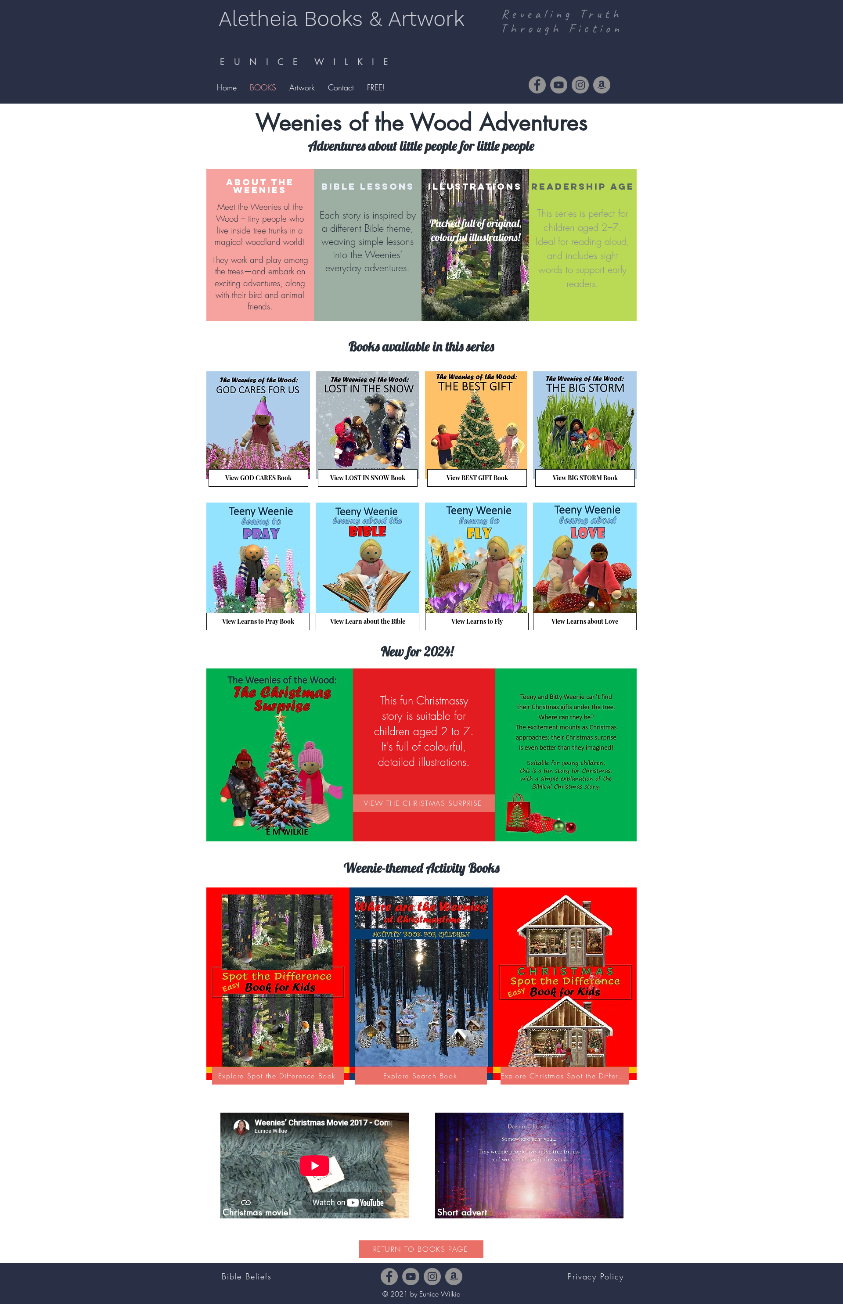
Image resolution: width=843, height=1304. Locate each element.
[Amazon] (601, 84)
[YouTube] (558, 84)
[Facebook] (537, 84)
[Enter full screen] (611, 1206)
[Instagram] (580, 84)
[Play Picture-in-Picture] (596, 1206)
